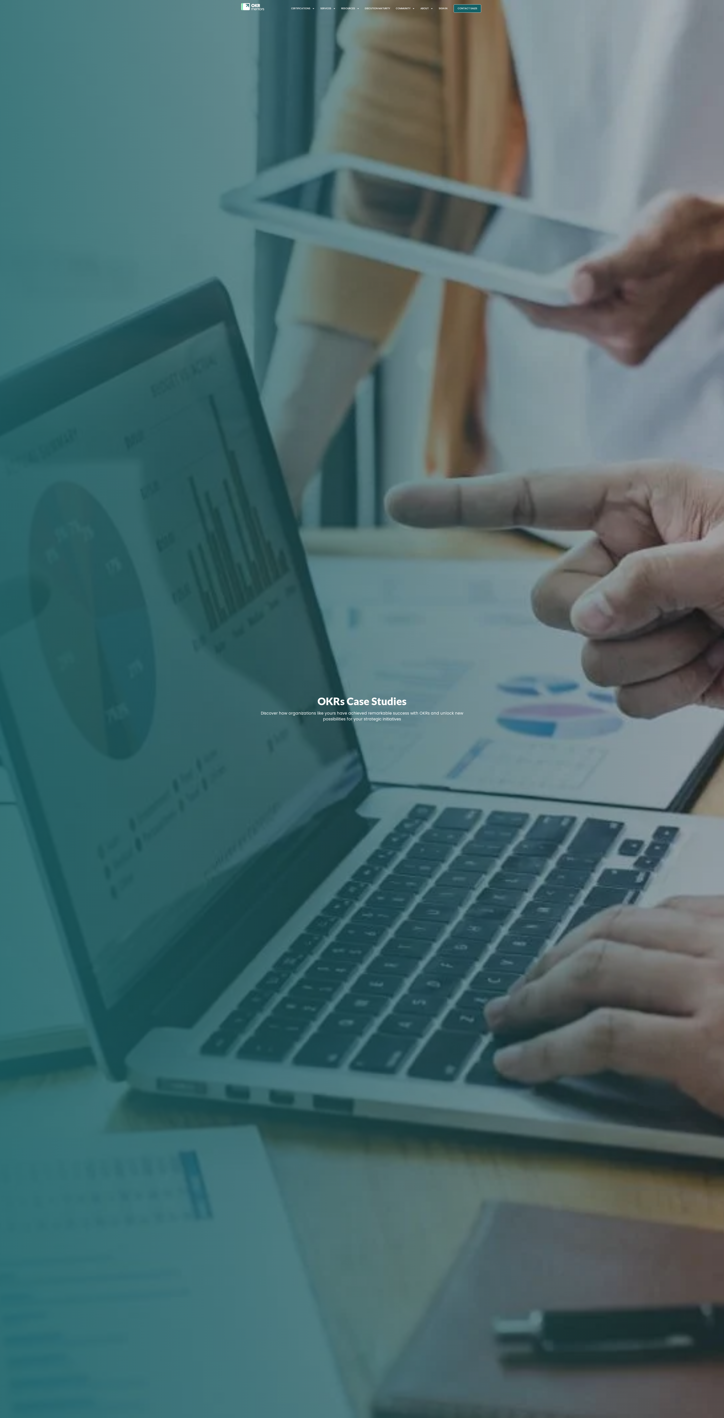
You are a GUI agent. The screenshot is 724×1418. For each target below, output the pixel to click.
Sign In (443, 8)
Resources (348, 8)
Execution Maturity (377, 8)
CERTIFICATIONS (300, 8)
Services (325, 8)
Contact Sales (467, 8)
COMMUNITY (403, 8)
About (424, 8)
